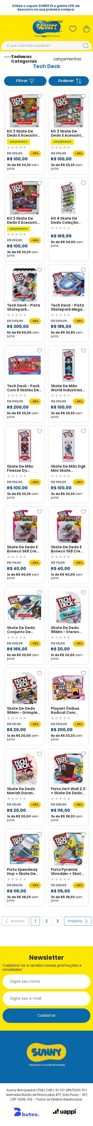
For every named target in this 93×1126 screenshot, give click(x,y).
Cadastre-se (52, 33)
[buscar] (86, 45)
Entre (47, 26)
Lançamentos (67, 59)
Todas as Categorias (24, 59)
